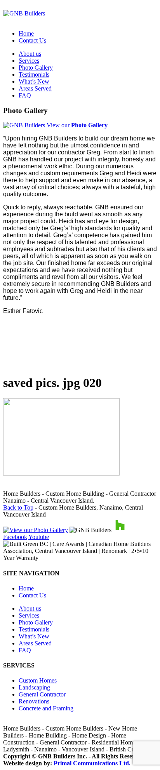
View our (76, 125)
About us (30, 53)
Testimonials (34, 74)
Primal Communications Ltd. (92, 763)
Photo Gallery (36, 67)
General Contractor (42, 694)
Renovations (34, 701)
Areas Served (35, 88)
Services (29, 60)
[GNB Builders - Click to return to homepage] (24, 13)
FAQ (25, 95)
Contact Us (32, 40)
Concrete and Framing (46, 708)
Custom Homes (38, 680)
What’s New (34, 81)
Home (26, 33)
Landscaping (34, 687)
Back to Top (18, 507)
